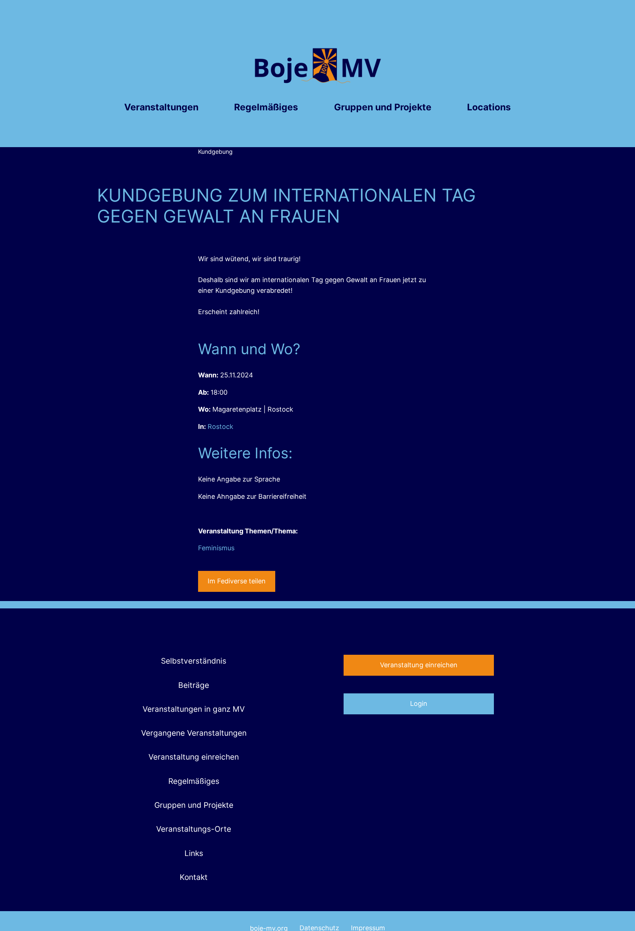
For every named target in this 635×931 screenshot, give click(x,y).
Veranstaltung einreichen (419, 665)
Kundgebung (215, 151)
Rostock (220, 426)
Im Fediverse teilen (237, 581)
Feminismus (216, 548)
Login (418, 703)
